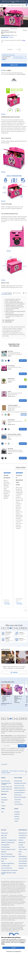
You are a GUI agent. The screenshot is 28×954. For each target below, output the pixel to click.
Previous (23, 610)
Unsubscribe (4, 764)
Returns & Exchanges (20, 797)
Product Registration (19, 790)
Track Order (17, 799)
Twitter (16, 821)
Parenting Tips (18, 781)
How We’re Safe (5, 781)
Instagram (17, 812)
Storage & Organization (7, 863)
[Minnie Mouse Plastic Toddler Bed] (6, 689)
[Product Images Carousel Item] (14, 17)
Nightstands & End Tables (8, 856)
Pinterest (16, 816)
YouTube (16, 819)
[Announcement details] (26, 772)
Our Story (3, 797)
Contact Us (17, 802)
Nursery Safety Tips (6, 786)
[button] (4, 37)
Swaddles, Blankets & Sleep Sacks (8, 873)
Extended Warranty (19, 792)
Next (26, 610)
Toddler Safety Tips (6, 789)
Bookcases (4, 859)
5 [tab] (14, 28)
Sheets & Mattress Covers (8, 849)
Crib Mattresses (5, 847)
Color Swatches (18, 804)
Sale (2, 812)
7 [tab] (16, 28)
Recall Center (5, 791)
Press (2, 802)
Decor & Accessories (6, 854)
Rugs (2, 861)
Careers (3, 805)
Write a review (20, 467)
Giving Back (4, 800)
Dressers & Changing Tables (8, 840)
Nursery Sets (4, 833)
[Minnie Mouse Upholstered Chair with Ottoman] (18, 689)
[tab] (6, 293)
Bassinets (3, 852)
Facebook (17, 814)
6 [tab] (15, 28)
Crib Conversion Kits (6, 868)
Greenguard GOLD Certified (6, 783)
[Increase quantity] (19, 49)
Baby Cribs (4, 835)
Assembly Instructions (20, 783)
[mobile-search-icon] (22, 5)
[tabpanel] (14, 17)
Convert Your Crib (19, 785)
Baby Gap (3, 838)
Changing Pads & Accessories (9, 870)
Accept (13, 947)
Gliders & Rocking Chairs (7, 842)
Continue (22, 746)
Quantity (9, 49)
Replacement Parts (19, 788)
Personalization (5, 845)
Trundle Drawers (5, 866)
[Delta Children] (14, 719)
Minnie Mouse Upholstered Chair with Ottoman (17, 699)
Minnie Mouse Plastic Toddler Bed (4, 698)
